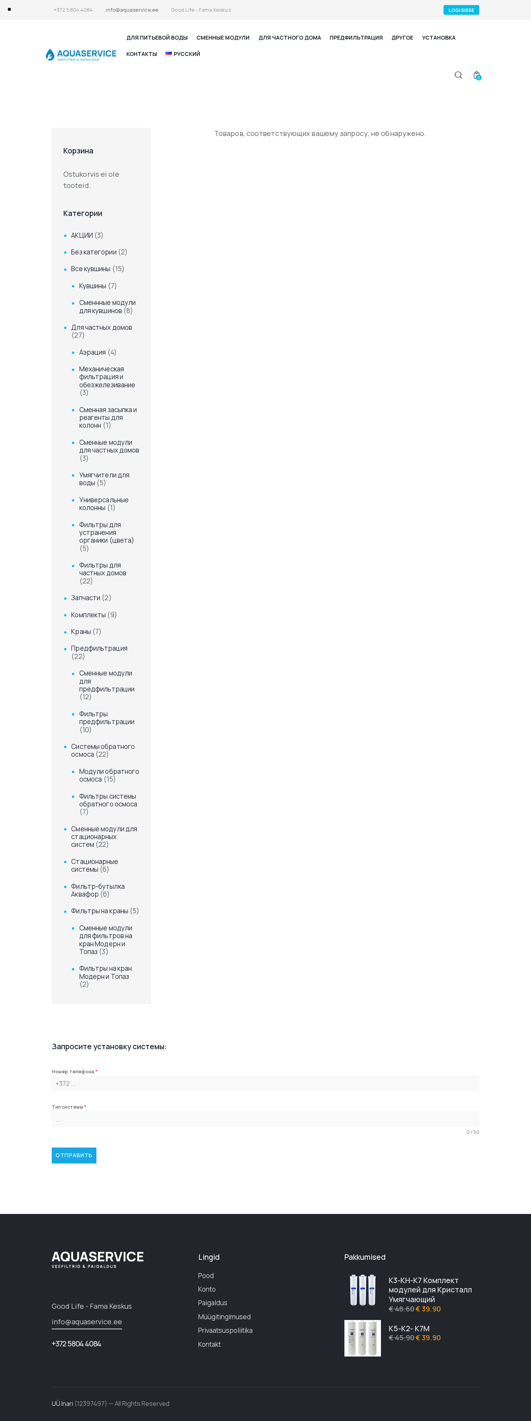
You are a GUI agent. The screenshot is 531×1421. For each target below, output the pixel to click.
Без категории (93, 251)
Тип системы (69, 1107)
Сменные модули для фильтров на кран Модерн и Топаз (106, 939)
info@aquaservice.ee (87, 1321)
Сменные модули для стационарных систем (104, 836)
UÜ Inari (62, 1403)
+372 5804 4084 (76, 1344)
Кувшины (93, 285)
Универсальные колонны (104, 503)
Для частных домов (101, 327)
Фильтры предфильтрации (106, 717)
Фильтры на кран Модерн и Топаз (105, 972)
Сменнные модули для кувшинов (107, 306)
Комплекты (88, 614)
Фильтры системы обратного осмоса (108, 800)
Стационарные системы (94, 865)
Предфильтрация (99, 648)
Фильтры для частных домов (102, 569)
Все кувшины (90, 268)
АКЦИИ (82, 235)
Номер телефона (75, 1071)
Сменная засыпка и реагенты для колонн (108, 417)
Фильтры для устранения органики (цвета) (106, 532)
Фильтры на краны (99, 910)
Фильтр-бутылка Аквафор (97, 890)
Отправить (74, 1155)
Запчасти (85, 597)
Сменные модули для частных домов (109, 446)
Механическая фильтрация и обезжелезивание (107, 376)
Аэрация (92, 352)
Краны (81, 631)
